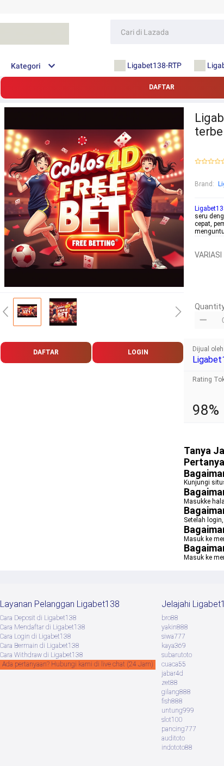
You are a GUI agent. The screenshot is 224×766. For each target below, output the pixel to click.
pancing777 (178, 729)
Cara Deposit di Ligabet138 (38, 618)
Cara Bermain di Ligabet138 (39, 645)
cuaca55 (173, 664)
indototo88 (176, 747)
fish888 (172, 701)
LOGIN (138, 352)
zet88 (169, 683)
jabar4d (172, 673)
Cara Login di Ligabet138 (35, 636)
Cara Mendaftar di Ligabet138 (42, 627)
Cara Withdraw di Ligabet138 (41, 655)
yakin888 (174, 627)
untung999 (177, 710)
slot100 (172, 720)
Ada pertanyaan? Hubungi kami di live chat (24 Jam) (77, 664)
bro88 (169, 618)
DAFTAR (46, 352)
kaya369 (173, 645)
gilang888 (176, 692)
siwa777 (173, 636)
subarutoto (176, 655)
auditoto (173, 738)
